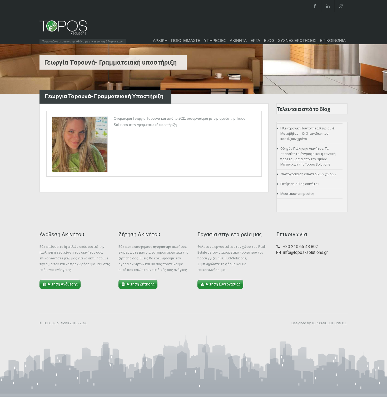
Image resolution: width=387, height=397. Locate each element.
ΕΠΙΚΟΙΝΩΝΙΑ (333, 40)
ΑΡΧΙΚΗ (160, 40)
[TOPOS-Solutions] (63, 28)
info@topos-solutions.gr (305, 252)
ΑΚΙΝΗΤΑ (238, 40)
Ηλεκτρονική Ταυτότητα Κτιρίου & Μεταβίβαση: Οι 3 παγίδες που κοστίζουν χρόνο (307, 133)
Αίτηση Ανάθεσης (63, 284)
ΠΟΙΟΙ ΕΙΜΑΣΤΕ (185, 40)
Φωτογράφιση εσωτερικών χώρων (308, 174)
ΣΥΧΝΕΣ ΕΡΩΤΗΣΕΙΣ (297, 40)
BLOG (269, 40)
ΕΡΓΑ (255, 40)
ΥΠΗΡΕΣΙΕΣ (215, 40)
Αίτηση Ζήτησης (141, 284)
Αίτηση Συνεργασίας (223, 284)
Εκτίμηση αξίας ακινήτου (299, 184)
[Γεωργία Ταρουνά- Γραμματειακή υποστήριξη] (80, 144)
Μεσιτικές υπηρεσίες (297, 194)
